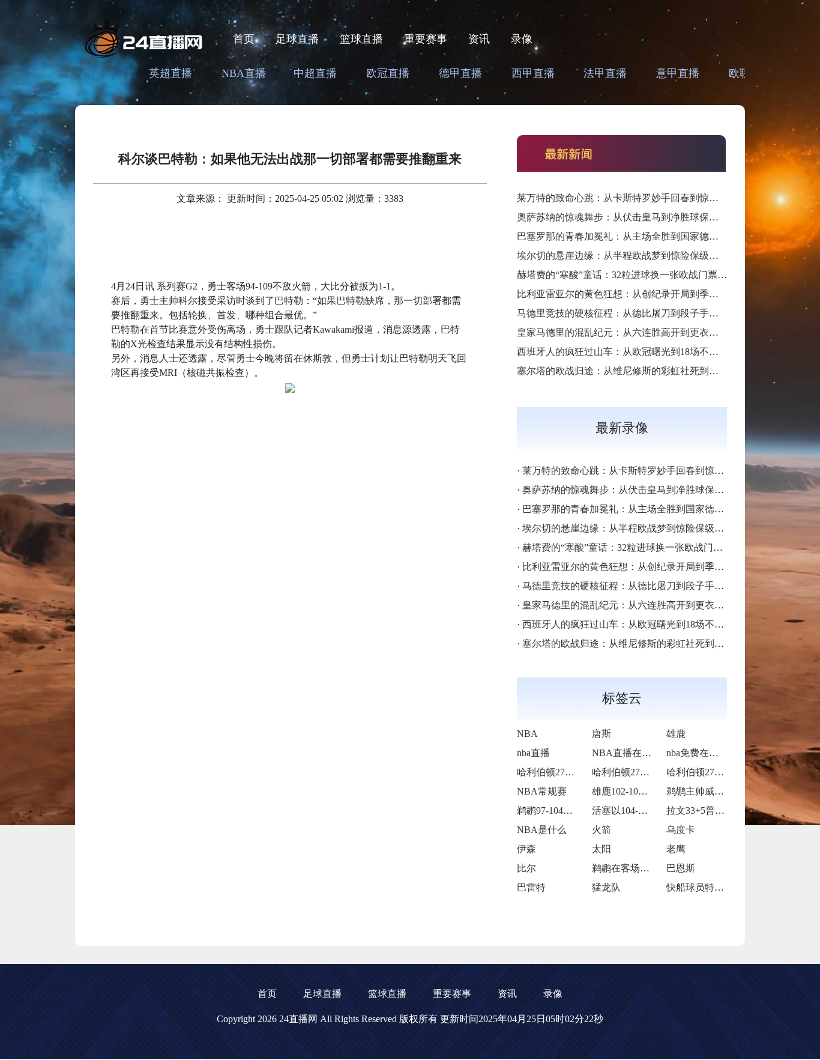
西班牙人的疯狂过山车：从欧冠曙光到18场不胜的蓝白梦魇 (642, 352)
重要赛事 (425, 39)
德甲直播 (460, 73)
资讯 (479, 39)
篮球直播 (361, 39)
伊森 (526, 849)
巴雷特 (531, 887)
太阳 (601, 849)
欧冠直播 (387, 73)
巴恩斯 (680, 868)
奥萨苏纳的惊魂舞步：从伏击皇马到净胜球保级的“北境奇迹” (646, 217)
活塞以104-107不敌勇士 (641, 810)
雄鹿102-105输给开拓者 (641, 791)
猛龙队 (606, 887)
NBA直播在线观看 (631, 753)
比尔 (526, 868)
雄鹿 (676, 733)
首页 (244, 39)
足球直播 (297, 39)
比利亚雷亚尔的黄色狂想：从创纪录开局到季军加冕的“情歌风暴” (655, 294)
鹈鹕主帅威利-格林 (706, 791)
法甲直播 (605, 73)
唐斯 (601, 733)
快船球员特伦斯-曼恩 (711, 887)
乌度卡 (680, 830)
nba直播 (533, 753)
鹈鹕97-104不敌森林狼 (564, 810)
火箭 (601, 830)
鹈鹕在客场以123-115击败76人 (656, 868)
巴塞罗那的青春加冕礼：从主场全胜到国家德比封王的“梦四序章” (655, 236)
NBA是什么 (542, 830)
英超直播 (170, 73)
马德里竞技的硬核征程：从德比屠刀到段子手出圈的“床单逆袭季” (655, 313)
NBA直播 (244, 73)
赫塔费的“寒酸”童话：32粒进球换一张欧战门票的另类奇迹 (641, 275)
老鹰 (676, 849)
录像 (521, 39)
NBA (527, 733)
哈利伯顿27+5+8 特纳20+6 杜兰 (582, 772)
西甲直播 (533, 73)
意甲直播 (677, 73)
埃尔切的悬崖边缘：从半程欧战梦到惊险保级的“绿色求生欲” (646, 255)
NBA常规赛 (542, 791)
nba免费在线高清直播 (711, 753)
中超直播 (315, 73)
